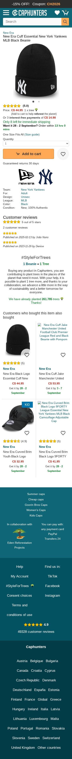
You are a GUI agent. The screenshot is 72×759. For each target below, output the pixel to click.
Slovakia (58, 728)
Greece (55, 699)
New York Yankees (33, 189)
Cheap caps (36, 499)
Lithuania (20, 719)
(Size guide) (32, 134)
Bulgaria (52, 661)
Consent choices (19, 595)
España (39, 690)
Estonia (53, 690)
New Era (8, 32)
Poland (13, 728)
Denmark (49, 680)
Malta (55, 719)
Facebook (52, 586)
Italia (44, 709)
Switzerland (51, 738)
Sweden (34, 738)
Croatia (36, 671)
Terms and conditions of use (19, 610)
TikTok (52, 576)
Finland (16, 699)
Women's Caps (36, 510)
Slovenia (18, 738)
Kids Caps (36, 515)
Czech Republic (28, 680)
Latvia (55, 709)
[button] (33, 102)
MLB (24, 200)
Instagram (52, 595)
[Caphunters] (21, 12)
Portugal (27, 728)
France (30, 699)
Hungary (18, 709)
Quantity (8, 139)
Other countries (49, 748)
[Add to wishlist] (63, 154)
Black (24, 204)
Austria (22, 661)
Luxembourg (38, 719)
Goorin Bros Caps (36, 504)
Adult (24, 193)
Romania (42, 728)
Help (19, 567)
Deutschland (22, 690)
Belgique (36, 661)
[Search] (65, 21)
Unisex (25, 196)
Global (42, 699)
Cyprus (50, 671)
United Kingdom (23, 748)
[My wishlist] (57, 12)
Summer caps (36, 494)
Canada (22, 671)
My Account (19, 576)
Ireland (33, 709)
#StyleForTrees (18, 586)
